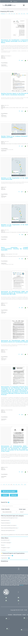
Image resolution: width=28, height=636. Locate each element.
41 (11, 13)
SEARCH (5, 495)
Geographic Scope (5, 547)
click (21, 585)
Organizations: (4, 557)
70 (21, 484)
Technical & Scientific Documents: (8, 525)
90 (25, 484)
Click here (3, 534)
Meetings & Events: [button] (5, 520)
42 (14, 13)
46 (24, 13)
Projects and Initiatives (6, 555)
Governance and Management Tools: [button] (9, 517)
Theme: (3, 545)
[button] (24, 5)
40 (9, 13)
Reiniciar (13, 495)
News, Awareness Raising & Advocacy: (9, 527)
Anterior (3, 13)
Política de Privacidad (17, 614)
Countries (3, 550)
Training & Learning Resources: (8, 530)
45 (21, 13)
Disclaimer (10, 614)
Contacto (24, 614)
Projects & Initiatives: (5, 522)
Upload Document (9, 491)
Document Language (6, 542)
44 (19, 13)
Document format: (5, 540)
